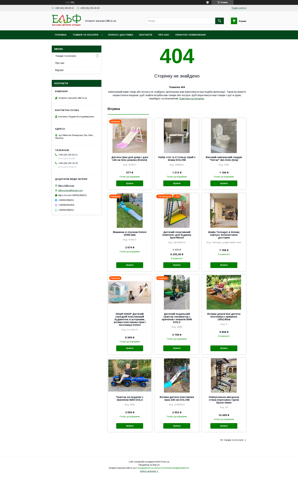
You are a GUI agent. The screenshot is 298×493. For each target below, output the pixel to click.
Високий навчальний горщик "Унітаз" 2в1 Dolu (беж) (224, 158)
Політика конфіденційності (176, 468)
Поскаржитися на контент (149, 468)
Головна (60, 34)
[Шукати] (219, 21)
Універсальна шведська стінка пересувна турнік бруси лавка (224, 400)
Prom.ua (165, 462)
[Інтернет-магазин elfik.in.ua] (66, 26)
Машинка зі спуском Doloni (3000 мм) (129, 233)
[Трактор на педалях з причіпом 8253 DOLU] (130, 375)
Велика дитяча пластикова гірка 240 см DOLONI (177, 398)
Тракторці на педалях (191, 98)
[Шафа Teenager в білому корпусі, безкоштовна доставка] (224, 210)
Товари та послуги (85, 34)
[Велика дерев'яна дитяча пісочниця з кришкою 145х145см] (224, 292)
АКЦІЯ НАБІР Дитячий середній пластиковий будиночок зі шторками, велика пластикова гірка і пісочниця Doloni (130, 319)
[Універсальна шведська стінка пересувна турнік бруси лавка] (224, 375)
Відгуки (59, 70)
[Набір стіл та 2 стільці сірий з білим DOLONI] (177, 135)
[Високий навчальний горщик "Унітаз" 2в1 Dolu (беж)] (224, 135)
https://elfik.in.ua (66, 185)
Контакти (145, 34)
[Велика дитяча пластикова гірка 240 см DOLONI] (177, 375)
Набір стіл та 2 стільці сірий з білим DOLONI (176, 158)
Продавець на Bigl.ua (149, 465)
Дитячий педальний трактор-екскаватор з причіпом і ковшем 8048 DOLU (177, 318)
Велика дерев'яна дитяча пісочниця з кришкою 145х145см (223, 317)
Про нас (163, 34)
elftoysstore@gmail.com (70, 190)
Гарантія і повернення (190, 34)
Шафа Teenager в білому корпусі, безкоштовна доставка (224, 235)
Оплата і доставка (120, 34)
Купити (129, 183)
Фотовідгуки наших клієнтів (74, 43)
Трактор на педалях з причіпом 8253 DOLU (129, 398)
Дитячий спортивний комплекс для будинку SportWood (176, 235)
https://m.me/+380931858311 (72, 195)
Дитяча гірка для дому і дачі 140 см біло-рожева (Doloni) (129, 158)
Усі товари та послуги (232, 440)
